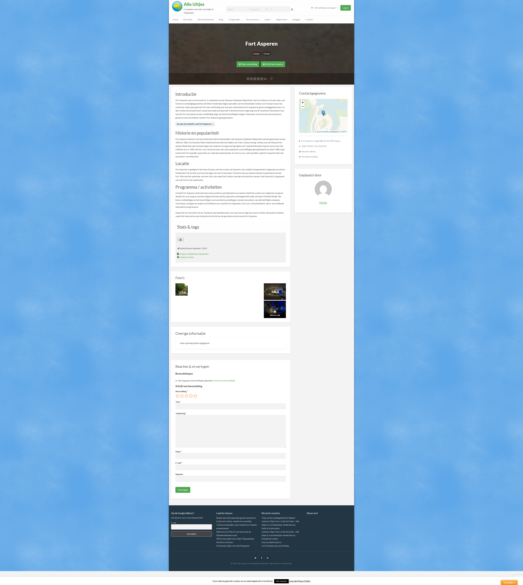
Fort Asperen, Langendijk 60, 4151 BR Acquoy (320, 141)
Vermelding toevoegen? (325, 8)
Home (175, 19)
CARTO (344, 131)
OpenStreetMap (323, 131)
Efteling (285, 545)
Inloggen (296, 19)
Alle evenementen (205, 19)
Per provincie (252, 19)
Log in (345, 8)
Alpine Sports (275, 542)
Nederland (203, 254)
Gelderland (192, 254)
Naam (178, 451)
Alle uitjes (187, 19)
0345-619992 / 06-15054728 (314, 146)
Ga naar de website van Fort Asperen (194, 124)
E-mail (178, 463)
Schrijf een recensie (274, 64)
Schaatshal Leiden (270, 538)
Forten (267, 53)
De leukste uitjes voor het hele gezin (233, 545)
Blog (221, 19)
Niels (323, 203)
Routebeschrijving (310, 157)
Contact (309, 19)
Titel (178, 402)
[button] (323, 113)
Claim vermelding (249, 64)
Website (179, 474)
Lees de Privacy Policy (300, 581)
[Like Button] (180, 240)
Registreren (281, 19)
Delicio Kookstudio (271, 528)
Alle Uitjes (194, 4)
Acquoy (182, 254)
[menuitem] (324, 7)
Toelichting (181, 413)
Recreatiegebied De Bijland (282, 517)
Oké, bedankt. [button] (281, 581)
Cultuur (256, 53)
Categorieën (234, 19)
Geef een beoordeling (224, 380)
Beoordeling (181, 391)
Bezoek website (309, 151)
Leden (267, 19)
